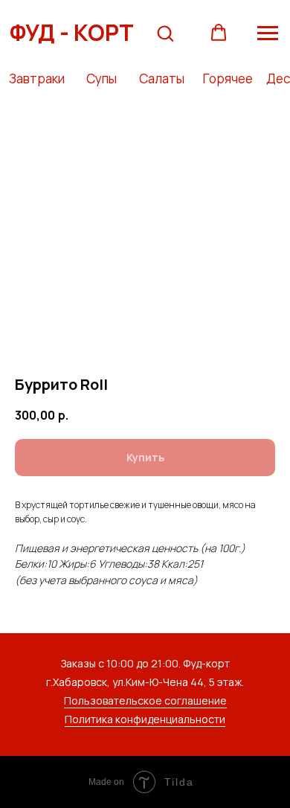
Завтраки (37, 78)
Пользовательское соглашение (145, 700)
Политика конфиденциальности (145, 719)
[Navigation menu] (267, 33)
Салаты (161, 78)
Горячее (228, 78)
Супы (101, 78)
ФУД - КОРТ (72, 32)
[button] (165, 33)
